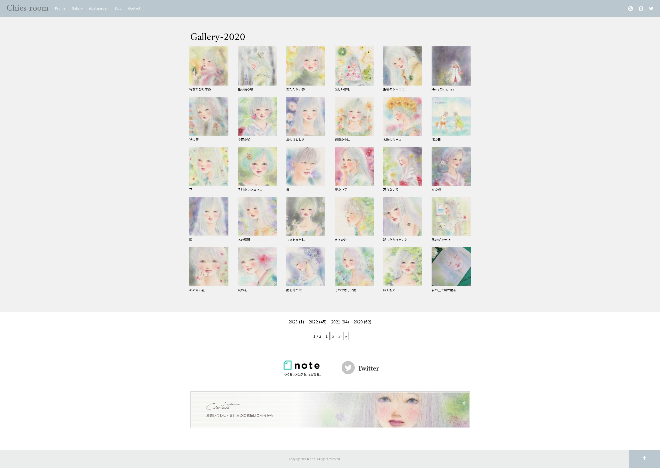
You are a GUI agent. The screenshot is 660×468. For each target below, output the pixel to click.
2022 (313, 322)
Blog (118, 8)
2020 (358, 322)
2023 (293, 322)
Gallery (77, 8)
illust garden (98, 8)
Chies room (27, 8)
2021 (335, 322)
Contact (134, 8)
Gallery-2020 (217, 37)
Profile (60, 8)
